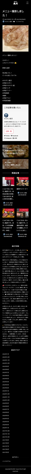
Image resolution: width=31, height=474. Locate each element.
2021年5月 (5, 452)
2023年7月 (5, 372)
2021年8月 (5, 443)
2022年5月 (5, 415)
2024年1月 (5, 354)
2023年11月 (6, 360)
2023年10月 (6, 363)
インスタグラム (20, 21)
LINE (15, 138)
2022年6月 (5, 412)
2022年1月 (5, 428)
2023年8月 (5, 369)
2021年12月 (6, 431)
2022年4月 (5, 418)
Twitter (8, 136)
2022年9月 (5, 403)
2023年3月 (5, 385)
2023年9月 (5, 366)
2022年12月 (6, 394)
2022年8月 (5, 406)
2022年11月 (6, 397)
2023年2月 (5, 388)
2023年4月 (5, 382)
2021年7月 (5, 446)
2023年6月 (5, 375)
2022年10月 (6, 400)
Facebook (15, 136)
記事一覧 (9, 131)
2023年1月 (5, 391)
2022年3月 (5, 421)
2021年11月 (6, 434)
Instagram (9, 138)
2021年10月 (6, 437)
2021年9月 (5, 440)
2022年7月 (5, 409)
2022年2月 (5, 424)
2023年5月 (5, 378)
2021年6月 (5, 449)
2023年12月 (6, 357)
